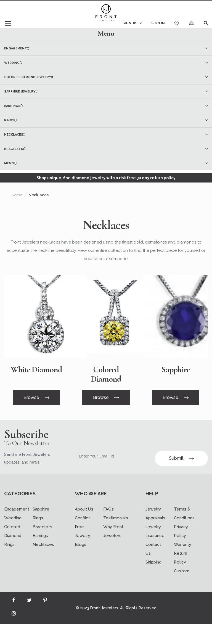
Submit (176, 458)
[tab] (106, 33)
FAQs (108, 509)
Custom (181, 571)
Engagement (16, 509)
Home (16, 195)
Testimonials (115, 517)
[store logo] (106, 13)
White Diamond (36, 370)
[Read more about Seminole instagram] (13, 614)
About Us (84, 509)
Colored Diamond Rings (12, 535)
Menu (106, 33)
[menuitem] (106, 48)
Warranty (182, 544)
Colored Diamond (106, 374)
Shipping (153, 562)
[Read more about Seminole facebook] (13, 601)
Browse (31, 397)
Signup (129, 23)
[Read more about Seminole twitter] (29, 601)
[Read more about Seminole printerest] (45, 601)
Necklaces (43, 544)
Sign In (158, 23)
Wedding (13, 517)
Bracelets (42, 526)
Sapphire (175, 370)
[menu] (106, 105)
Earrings (40, 535)
